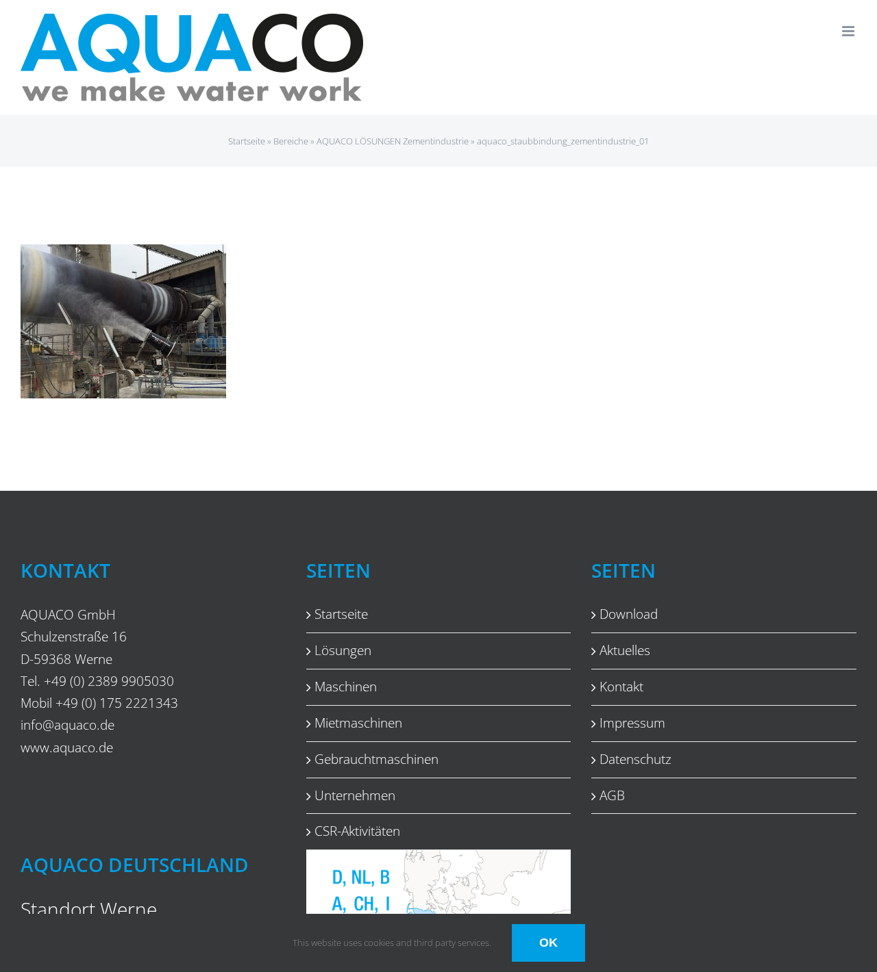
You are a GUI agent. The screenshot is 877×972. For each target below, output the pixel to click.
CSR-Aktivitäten (357, 831)
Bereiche (290, 141)
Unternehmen (354, 795)
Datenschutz (635, 759)
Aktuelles (625, 650)
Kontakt (621, 686)
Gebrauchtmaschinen (376, 759)
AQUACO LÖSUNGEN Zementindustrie (393, 141)
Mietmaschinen (358, 723)
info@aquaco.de (67, 724)
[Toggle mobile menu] (849, 31)
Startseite (246, 141)
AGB (612, 795)
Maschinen (345, 686)
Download (629, 614)
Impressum (632, 723)
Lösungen (342, 650)
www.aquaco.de (67, 747)
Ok (548, 942)
